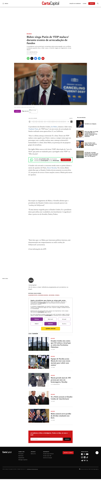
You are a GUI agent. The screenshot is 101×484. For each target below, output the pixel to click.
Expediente (21, 457)
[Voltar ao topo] (97, 452)
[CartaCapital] (31, 280)
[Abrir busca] (97, 3)
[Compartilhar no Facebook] (35, 58)
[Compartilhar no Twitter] (31, 58)
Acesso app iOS (47, 455)
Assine (92, 3)
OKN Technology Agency (93, 469)
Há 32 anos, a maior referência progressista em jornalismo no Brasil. (48, 287)
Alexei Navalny (52, 168)
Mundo (29, 34)
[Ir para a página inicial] (50, 3)
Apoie (17, 111)
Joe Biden (54, 127)
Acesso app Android (48, 453)
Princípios (21, 453)
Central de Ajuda (47, 457)
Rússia (57, 295)
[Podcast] (84, 460)
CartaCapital (33, 52)
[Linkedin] (84, 457)
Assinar (67, 439)
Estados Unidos (43, 295)
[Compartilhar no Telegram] (39, 58)
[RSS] (87, 460)
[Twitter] (84, 454)
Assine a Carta (68, 452)
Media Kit (33, 453)
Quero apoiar (50, 328)
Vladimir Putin (33, 129)
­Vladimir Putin (32, 295)
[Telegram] (82, 460)
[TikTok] (87, 457)
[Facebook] (82, 454)
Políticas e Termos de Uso (32, 469)
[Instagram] (82, 457)
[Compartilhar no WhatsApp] (28, 58)
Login (84, 3)
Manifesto (21, 455)
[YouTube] (87, 454)
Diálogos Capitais (22, 459)
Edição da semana (75, 3)
